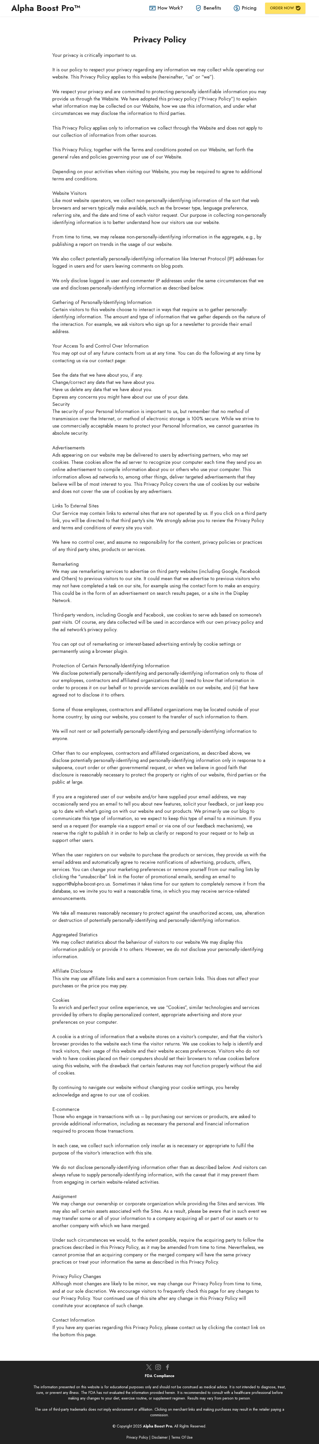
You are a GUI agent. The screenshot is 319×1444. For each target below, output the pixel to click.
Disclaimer (160, 1437)
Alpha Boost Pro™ (47, 8)
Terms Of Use (182, 1437)
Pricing (249, 7)
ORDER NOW (282, 8)
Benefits (212, 7)
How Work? (170, 7)
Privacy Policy (137, 1437)
